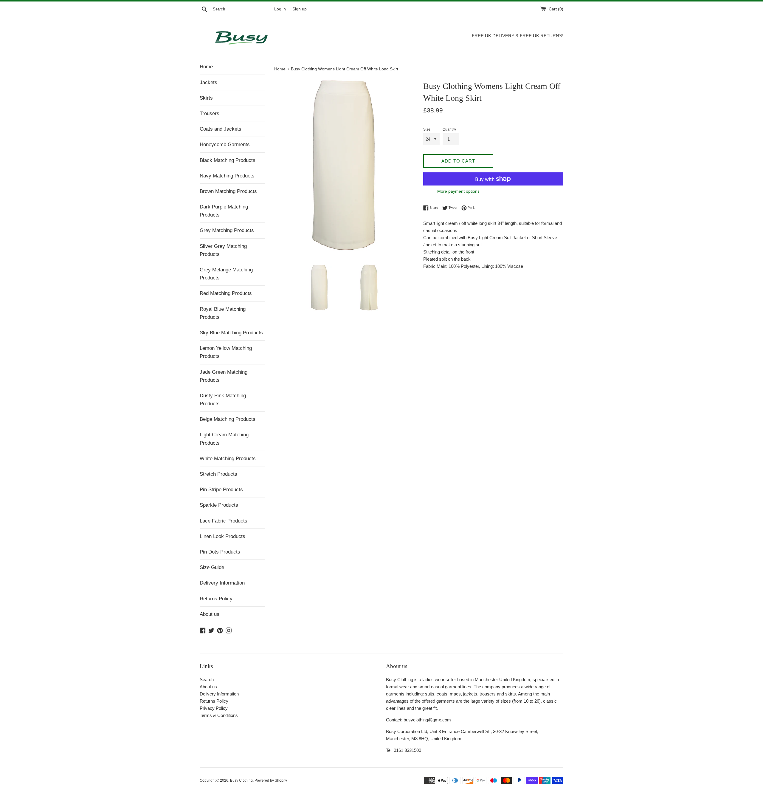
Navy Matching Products (227, 176)
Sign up (299, 9)
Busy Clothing (241, 780)
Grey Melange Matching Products (226, 274)
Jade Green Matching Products (223, 376)
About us (209, 614)
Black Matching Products (227, 160)
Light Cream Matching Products (224, 439)
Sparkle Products (219, 505)
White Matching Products (228, 458)
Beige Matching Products (227, 419)
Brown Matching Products (228, 191)
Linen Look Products (222, 536)
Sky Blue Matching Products (231, 333)
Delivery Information (222, 583)
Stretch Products (218, 474)
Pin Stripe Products (221, 489)
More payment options (458, 191)
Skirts (206, 98)
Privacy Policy (214, 708)
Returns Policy (216, 599)
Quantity (449, 129)
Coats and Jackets (220, 129)
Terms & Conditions (219, 715)
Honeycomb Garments (225, 144)
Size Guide (212, 567)
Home (206, 66)
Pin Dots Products (220, 552)
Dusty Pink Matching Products (223, 399)
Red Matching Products (226, 293)
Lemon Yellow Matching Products (226, 352)
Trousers (209, 113)
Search (207, 679)
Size (426, 129)
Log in (280, 9)
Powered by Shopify (271, 780)
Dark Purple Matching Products (224, 211)
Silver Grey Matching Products (223, 250)
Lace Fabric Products (223, 521)
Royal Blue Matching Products (223, 313)
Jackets (208, 82)
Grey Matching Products (227, 230)
